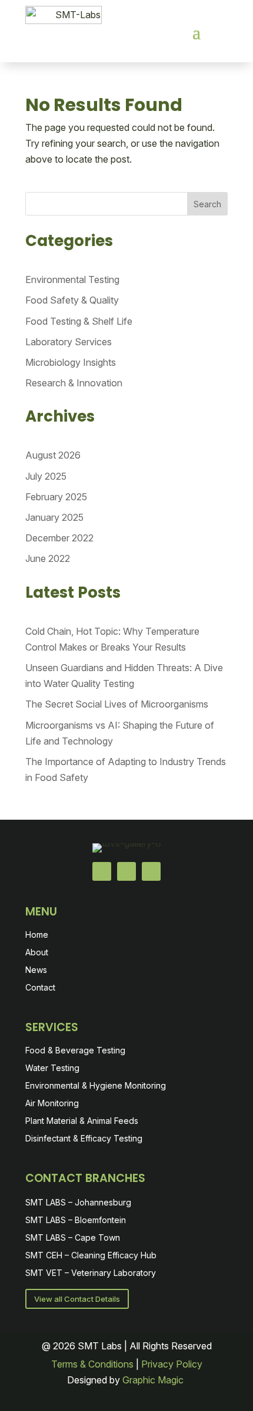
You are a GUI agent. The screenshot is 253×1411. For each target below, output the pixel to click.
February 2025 (56, 497)
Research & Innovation (73, 383)
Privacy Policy (171, 1364)
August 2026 (53, 455)
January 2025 (54, 517)
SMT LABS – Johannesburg (78, 1202)
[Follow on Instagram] (151, 871)
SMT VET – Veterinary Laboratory (90, 1273)
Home (36, 935)
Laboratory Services (68, 342)
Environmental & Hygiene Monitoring (95, 1086)
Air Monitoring (52, 1103)
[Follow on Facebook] (101, 871)
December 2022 (59, 538)
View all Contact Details (77, 1299)
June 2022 (47, 558)
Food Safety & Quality (72, 300)
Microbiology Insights (70, 362)
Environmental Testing (72, 279)
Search (207, 204)
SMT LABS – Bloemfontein (75, 1220)
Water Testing (52, 1068)
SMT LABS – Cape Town (72, 1238)
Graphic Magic (154, 1380)
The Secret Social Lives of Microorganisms (116, 704)
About (36, 952)
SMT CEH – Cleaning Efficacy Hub (91, 1255)
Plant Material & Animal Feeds (81, 1121)
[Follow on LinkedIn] (126, 871)
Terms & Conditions (92, 1364)
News (36, 970)
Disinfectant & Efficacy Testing (83, 1138)
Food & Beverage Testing (75, 1050)
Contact (40, 988)
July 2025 (45, 476)
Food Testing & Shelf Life (78, 321)
